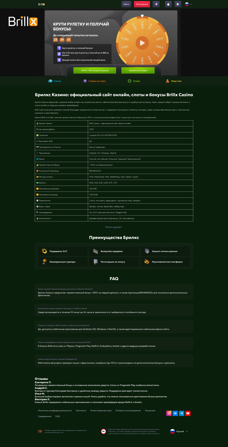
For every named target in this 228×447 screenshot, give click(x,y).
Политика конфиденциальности (55, 410)
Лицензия (150, 410)
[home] (41, 4)
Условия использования (128, 410)
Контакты (81, 410)
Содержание (44, 416)
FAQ (57, 416)
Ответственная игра (100, 410)
